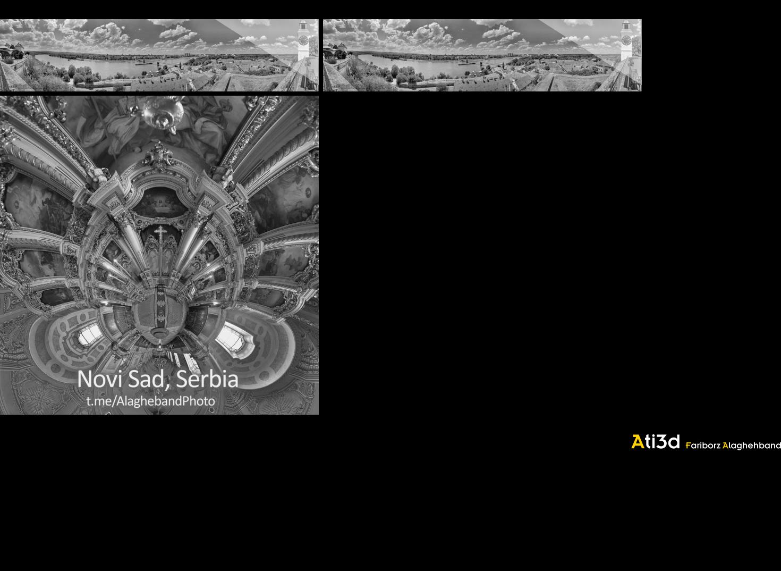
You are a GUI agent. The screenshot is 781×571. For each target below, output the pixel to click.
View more (159, 55)
